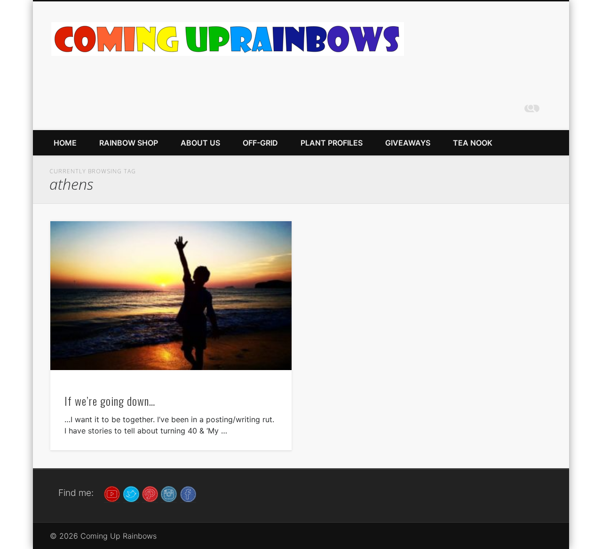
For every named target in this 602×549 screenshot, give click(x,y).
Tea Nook (472, 142)
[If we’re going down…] (171, 295)
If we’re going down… (109, 400)
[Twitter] (131, 493)
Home (65, 142)
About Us (200, 142)
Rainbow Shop (128, 142)
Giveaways (407, 142)
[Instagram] (169, 493)
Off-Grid (260, 142)
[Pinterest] (150, 493)
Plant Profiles (332, 142)
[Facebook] (188, 493)
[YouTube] (112, 493)
